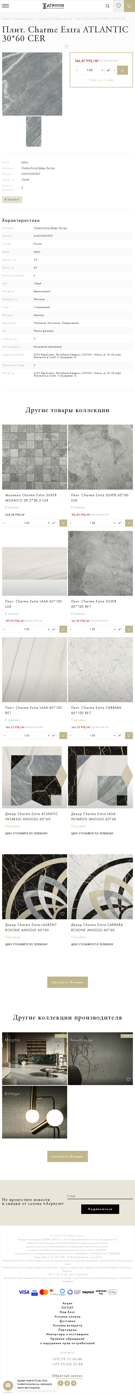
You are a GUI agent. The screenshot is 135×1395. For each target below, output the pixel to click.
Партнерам (67, 1330)
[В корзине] (129, 6)
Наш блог (67, 1312)
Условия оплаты (67, 1317)
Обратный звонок (67, 1376)
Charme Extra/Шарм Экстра (38, 168)
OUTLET (67, 1308)
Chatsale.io (8, 1392)
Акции (68, 1303)
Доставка (68, 1321)
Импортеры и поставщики (67, 1334)
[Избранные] (118, 6)
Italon (24, 162)
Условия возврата (67, 1325)
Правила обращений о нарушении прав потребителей (67, 1341)
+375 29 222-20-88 (67, 1364)
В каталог (12, 199)
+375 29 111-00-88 (67, 1359)
